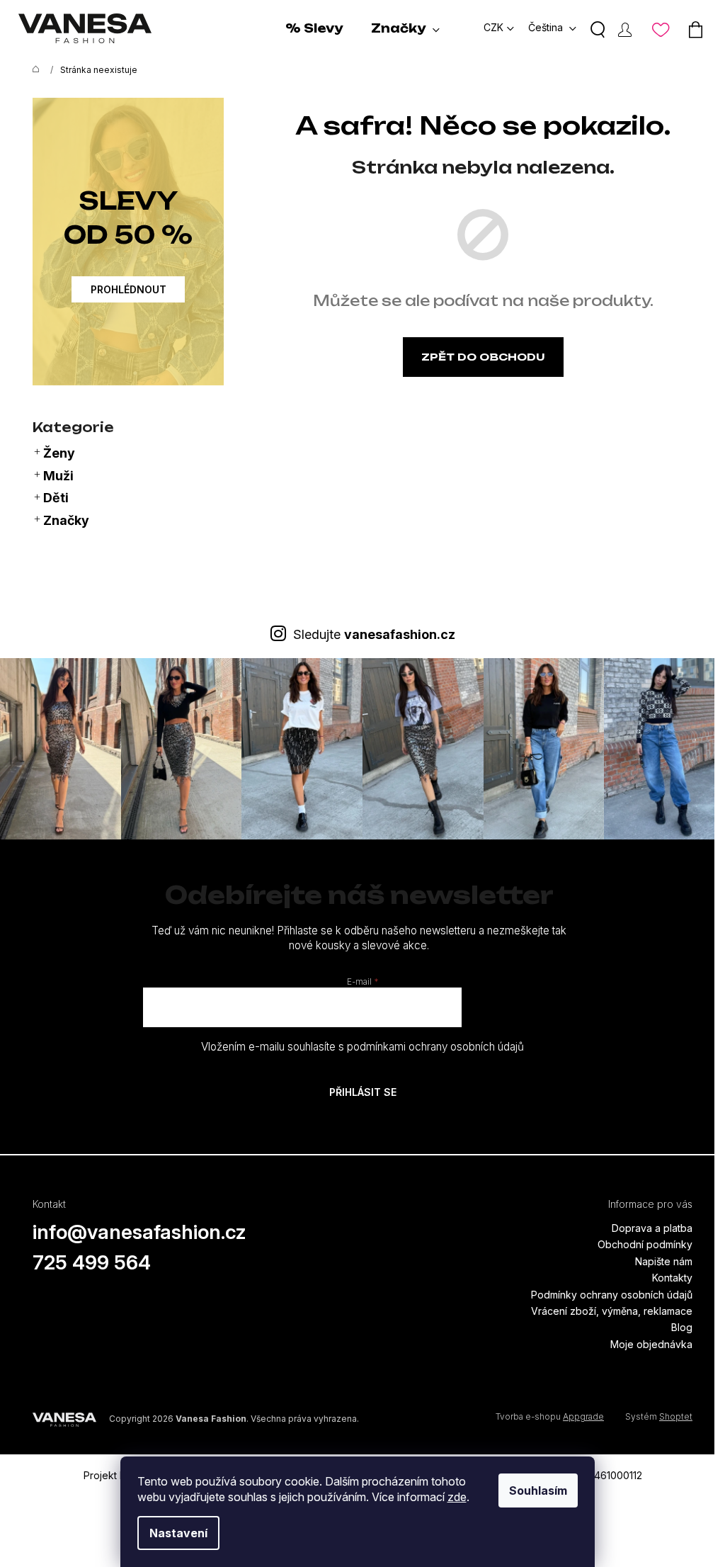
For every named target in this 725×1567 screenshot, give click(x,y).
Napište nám (663, 1261)
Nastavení (178, 1533)
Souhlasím (538, 1490)
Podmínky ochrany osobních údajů (611, 1295)
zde (457, 1497)
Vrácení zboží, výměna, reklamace (611, 1311)
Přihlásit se (362, 1092)
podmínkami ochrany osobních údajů (435, 1046)
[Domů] (32, 70)
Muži (58, 475)
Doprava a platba (652, 1228)
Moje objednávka (651, 1344)
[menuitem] (314, 28)
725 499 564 (92, 1262)
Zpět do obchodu (483, 357)
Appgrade (583, 1416)
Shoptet (675, 1416)
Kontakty (672, 1278)
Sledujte (374, 634)
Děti (56, 497)
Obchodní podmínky (645, 1244)
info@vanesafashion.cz (139, 1232)
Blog (681, 1327)
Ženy (59, 453)
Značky (66, 520)
